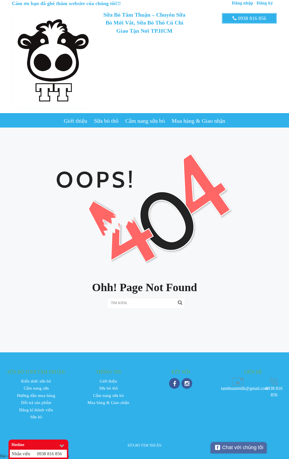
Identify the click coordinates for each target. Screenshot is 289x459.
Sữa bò (36, 417)
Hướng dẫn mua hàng (36, 395)
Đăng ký (265, 3)
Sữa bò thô (106, 121)
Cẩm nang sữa (36, 388)
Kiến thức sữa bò (36, 381)
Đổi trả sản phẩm (36, 402)
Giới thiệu (75, 121)
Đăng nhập (242, 3)
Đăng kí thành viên (36, 410)
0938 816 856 (251, 18)
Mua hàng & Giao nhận (198, 121)
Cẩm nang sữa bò (145, 121)
